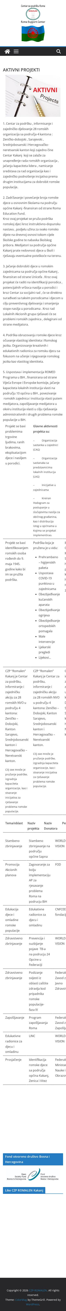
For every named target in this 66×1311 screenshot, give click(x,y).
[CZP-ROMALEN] (7, 51)
